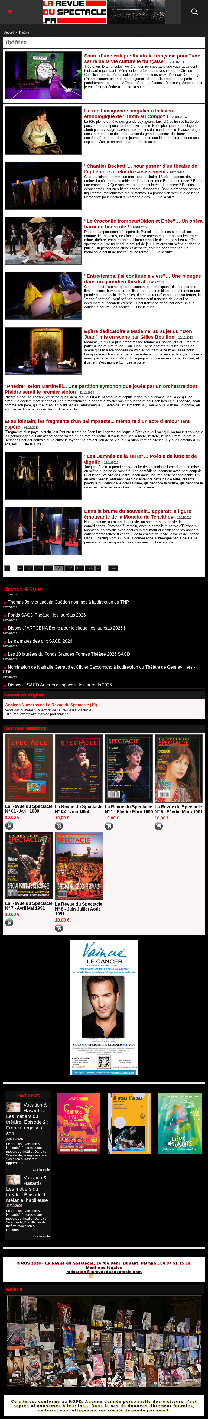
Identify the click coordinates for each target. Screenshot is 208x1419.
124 (90, 568)
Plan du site (78, 1276)
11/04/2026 (14, 1206)
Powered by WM (127, 1276)
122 (69, 568)
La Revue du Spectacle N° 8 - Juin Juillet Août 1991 (78, 909)
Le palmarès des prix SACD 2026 (40, 617)
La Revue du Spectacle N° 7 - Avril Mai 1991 (29, 906)
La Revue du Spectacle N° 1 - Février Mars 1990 (129, 809)
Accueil (9, 32)
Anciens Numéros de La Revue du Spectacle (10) (51, 704)
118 (28, 568)
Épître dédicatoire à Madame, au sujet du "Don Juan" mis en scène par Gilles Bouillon (138, 334)
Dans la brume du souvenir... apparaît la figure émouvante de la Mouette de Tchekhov (137, 514)
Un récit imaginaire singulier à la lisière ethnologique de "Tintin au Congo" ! (129, 113)
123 (79, 568)
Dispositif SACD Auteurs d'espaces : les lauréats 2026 (60, 661)
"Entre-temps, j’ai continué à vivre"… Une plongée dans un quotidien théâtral (142, 278)
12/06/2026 (14, 1139)
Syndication (103, 1276)
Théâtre (24, 32)
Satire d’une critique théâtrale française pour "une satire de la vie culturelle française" (142, 58)
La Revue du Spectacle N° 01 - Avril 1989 (29, 809)
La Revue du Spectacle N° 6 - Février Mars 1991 (179, 809)
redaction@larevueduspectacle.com (104, 1271)
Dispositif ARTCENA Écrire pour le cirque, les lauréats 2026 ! (66, 604)
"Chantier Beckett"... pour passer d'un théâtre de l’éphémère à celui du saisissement (140, 168)
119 (38, 568)
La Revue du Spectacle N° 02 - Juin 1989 (78, 809)
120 (48, 568)
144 (113, 568)
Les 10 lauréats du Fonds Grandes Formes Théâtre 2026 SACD (69, 630)
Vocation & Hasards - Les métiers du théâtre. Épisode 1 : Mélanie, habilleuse (27, 1189)
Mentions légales (104, 1267)
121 (59, 568)
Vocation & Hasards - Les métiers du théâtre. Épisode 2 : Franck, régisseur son (27, 1119)
